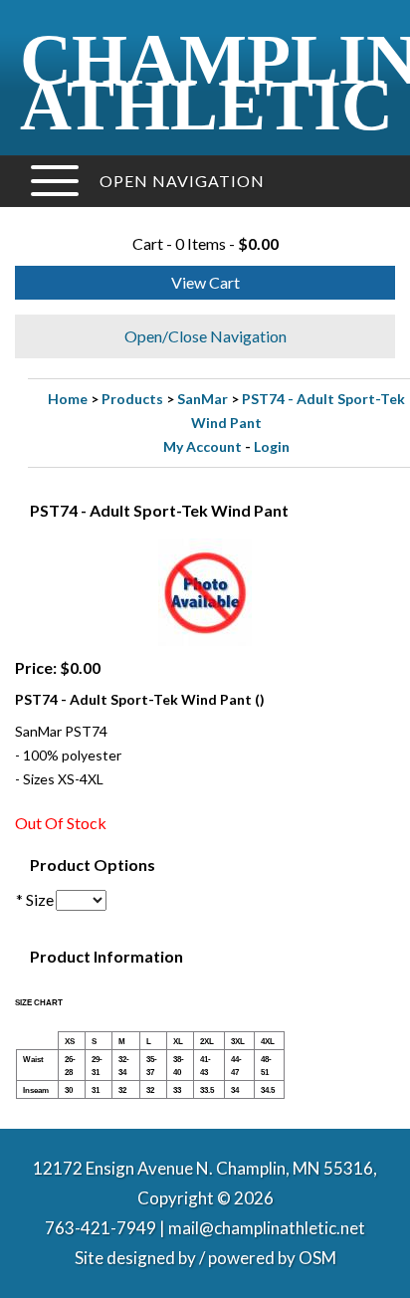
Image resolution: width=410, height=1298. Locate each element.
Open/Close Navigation (205, 335)
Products (132, 398)
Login (272, 446)
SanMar (202, 398)
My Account (202, 446)
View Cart (205, 282)
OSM (317, 1257)
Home (68, 398)
